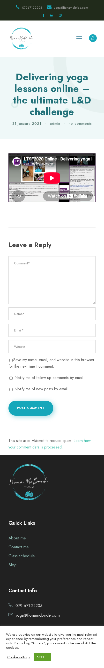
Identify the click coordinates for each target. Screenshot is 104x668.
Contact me (18, 547)
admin (55, 123)
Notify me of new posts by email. (42, 389)
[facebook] (43, 15)
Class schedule (21, 556)
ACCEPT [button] (42, 657)
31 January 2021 (26, 123)
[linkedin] (51, 15)
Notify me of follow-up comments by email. (49, 377)
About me (17, 538)
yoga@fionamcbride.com (71, 7)
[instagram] (60, 15)
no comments (80, 123)
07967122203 (32, 7)
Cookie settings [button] (18, 657)
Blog (12, 565)
